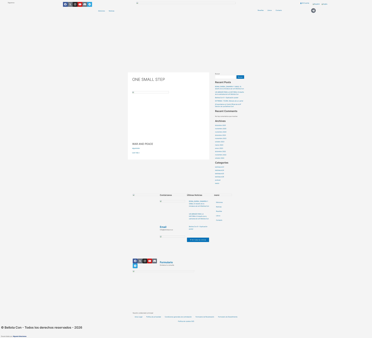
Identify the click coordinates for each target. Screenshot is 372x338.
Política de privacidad (153, 317)
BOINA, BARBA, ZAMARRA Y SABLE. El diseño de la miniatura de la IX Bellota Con (199, 203)
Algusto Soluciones (19, 336)
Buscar (217, 74)
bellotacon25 (219, 173)
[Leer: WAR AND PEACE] (150, 115)
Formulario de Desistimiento (227, 317)
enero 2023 (219, 148)
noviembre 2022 (220, 155)
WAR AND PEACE (142, 143)
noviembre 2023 (220, 138)
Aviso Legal (138, 317)
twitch (217, 183)
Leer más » (136, 153)
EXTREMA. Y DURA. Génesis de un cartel (229, 101)
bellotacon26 (219, 177)
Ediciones (101, 11)
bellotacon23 (219, 167)
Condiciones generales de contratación (178, 317)
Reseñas (261, 10)
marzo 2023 (219, 145)
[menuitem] (316, 4)
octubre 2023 (219, 142)
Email (163, 226)
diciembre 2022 (220, 151)
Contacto (279, 10)
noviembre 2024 (220, 132)
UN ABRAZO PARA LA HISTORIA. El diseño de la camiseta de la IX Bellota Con (199, 216)
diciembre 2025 (220, 125)
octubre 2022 (219, 158)
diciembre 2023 (220, 135)
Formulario (166, 262)
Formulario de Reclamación (205, 317)
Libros (269, 10)
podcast (217, 180)
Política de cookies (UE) (186, 321)
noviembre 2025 (220, 129)
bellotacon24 (219, 170)
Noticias (111, 11)
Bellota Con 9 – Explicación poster (226, 98)
